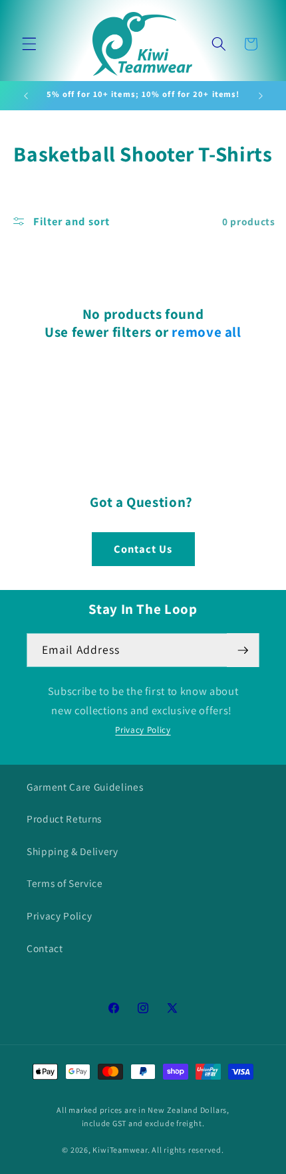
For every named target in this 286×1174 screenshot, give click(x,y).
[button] (29, 44)
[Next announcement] (260, 95)
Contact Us (143, 548)
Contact (45, 948)
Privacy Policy (142, 729)
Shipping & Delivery (72, 851)
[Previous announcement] (26, 95)
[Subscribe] (243, 650)
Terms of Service (65, 883)
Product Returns (64, 818)
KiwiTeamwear (119, 1150)
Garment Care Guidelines (85, 786)
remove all (206, 332)
